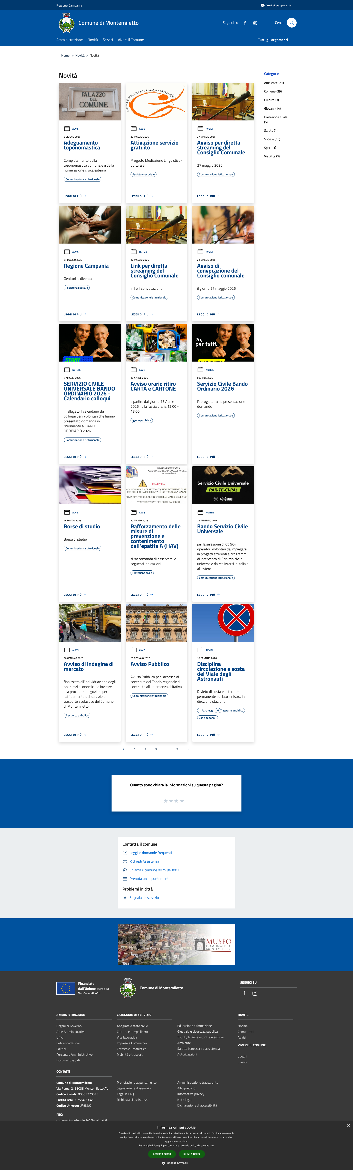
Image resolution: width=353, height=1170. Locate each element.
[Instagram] (253, 22)
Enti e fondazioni (68, 1043)
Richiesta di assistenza (132, 1099)
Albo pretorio (186, 1088)
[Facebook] (243, 22)
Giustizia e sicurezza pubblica (197, 1031)
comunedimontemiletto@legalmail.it (81, 1120)
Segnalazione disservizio (134, 1088)
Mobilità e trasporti (130, 1054)
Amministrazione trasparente (197, 1082)
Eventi (242, 1062)
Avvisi (75, 129)
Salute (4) (270, 130)
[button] (176, 1163)
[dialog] (176, 1145)
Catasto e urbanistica (131, 1048)
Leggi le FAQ (125, 1093)
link (212, 1145)
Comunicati (246, 1031)
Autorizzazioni (187, 1054)
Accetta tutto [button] (162, 1154)
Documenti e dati (68, 1060)
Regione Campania (69, 5)
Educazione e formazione (194, 1025)
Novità (80, 55)
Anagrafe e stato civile (132, 1025)
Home (65, 55)
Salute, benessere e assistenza (198, 1048)
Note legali (184, 1099)
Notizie (143, 252)
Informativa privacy (190, 1093)
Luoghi (242, 1056)
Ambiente (184, 1042)
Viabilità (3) (272, 156)
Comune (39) (273, 91)
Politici (61, 1048)
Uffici (60, 1037)
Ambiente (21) (274, 82)
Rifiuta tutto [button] (191, 1154)
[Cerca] (292, 23)
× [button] (348, 1125)
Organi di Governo (69, 1025)
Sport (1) (270, 147)
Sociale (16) (272, 139)
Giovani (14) (272, 108)
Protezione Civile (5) (275, 119)
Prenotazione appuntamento (136, 1082)
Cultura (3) (271, 99)
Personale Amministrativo (74, 1054)
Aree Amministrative (70, 1031)
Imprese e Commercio (132, 1043)
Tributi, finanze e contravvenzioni (200, 1037)
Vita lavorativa (127, 1037)
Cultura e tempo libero (132, 1031)
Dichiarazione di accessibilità (197, 1105)
